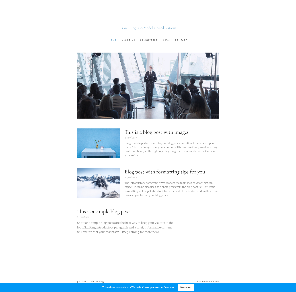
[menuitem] (114, 40)
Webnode (214, 281)
